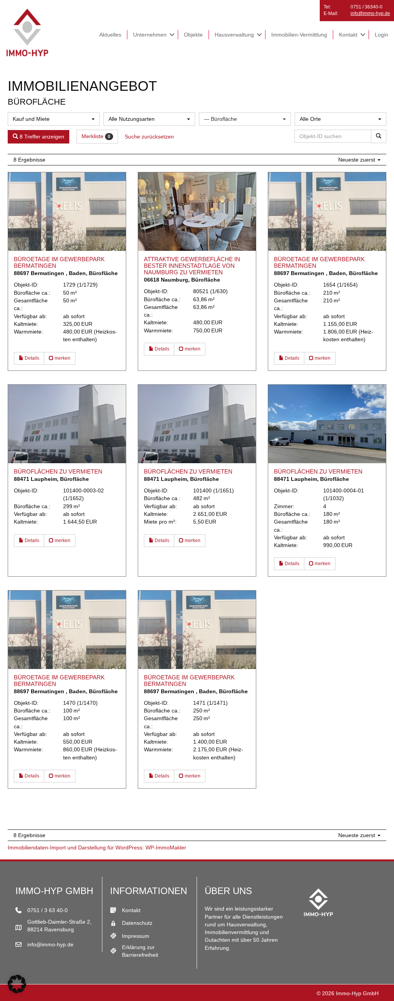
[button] (172, 34)
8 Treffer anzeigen (41, 136)
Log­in (381, 35)
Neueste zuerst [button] (357, 160)
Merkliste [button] (96, 136)
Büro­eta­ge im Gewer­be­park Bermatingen (59, 262)
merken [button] (61, 358)
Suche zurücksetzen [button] (149, 136)
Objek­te (193, 35)
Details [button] (31, 358)
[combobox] (54, 119)
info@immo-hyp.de (370, 13)
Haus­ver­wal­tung (234, 35)
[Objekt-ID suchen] (378, 136)
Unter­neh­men (150, 35)
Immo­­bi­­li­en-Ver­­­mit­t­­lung (299, 35)
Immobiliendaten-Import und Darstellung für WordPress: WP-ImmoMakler (97, 847)
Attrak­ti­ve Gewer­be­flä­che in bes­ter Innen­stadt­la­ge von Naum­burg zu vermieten (192, 265)
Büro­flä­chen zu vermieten (58, 471)
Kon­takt (348, 35)
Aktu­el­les (110, 35)
